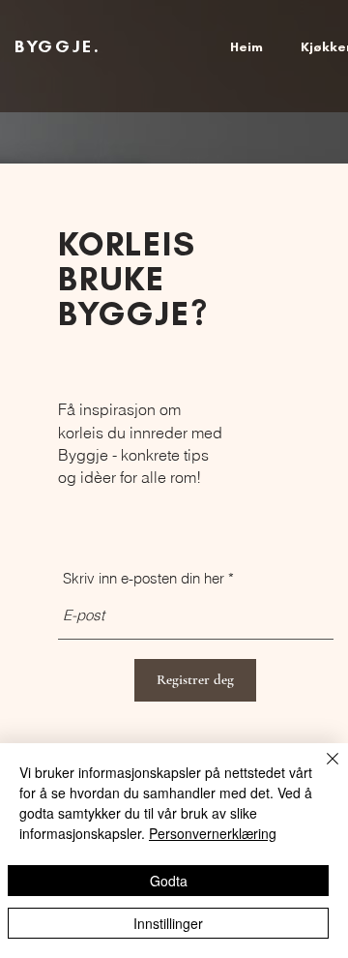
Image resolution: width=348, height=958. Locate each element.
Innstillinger (168, 923)
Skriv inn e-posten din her (143, 578)
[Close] (321, 770)
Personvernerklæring (212, 833)
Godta (169, 880)
